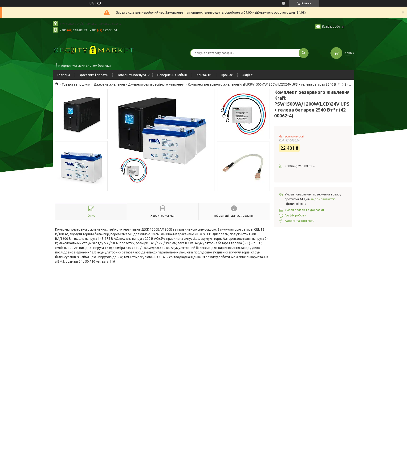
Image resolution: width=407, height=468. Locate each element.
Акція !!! (247, 75)
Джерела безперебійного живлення (156, 84)
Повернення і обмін (172, 75)
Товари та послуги (131, 75)
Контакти (204, 75)
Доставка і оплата (94, 75)
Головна (63, 75)
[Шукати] (304, 53)
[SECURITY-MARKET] (94, 50)
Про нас (227, 75)
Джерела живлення (109, 84)
